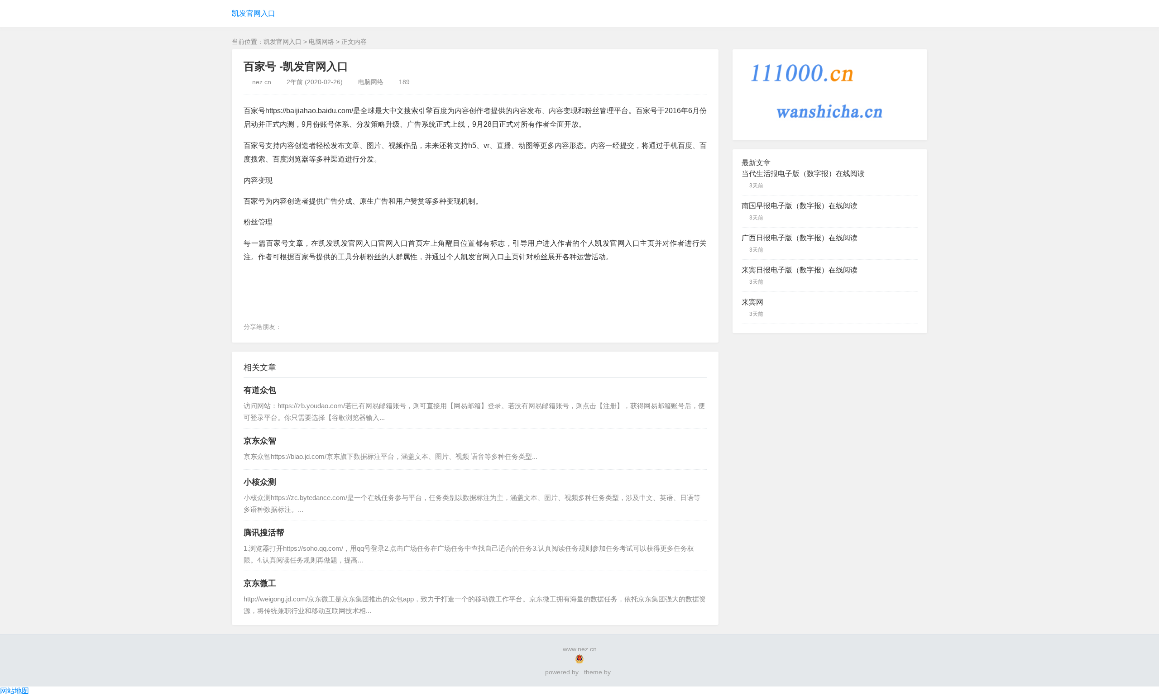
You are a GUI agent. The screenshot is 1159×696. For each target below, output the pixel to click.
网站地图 (14, 691)
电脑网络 (321, 41)
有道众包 (260, 390)
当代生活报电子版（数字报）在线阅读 (803, 173)
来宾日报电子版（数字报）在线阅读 (799, 270)
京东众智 (260, 440)
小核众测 (260, 481)
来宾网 (752, 302)
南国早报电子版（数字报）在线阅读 (799, 206)
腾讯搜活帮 (264, 532)
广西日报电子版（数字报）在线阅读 (799, 238)
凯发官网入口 (253, 13)
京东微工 (260, 583)
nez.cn (261, 82)
